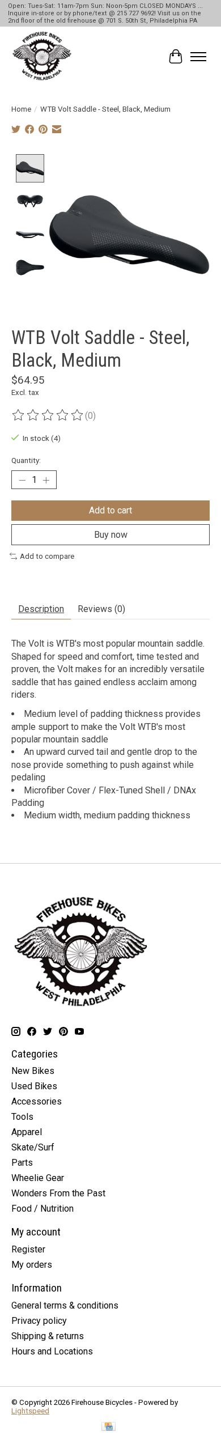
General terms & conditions (64, 1305)
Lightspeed (30, 1411)
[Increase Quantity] (46, 480)
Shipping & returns (47, 1336)
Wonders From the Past (58, 1193)
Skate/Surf (32, 1147)
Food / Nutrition (42, 1208)
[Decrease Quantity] (22, 480)
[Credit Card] (108, 1427)
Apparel (26, 1132)
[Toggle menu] (198, 56)
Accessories (36, 1101)
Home (21, 109)
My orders (31, 1264)
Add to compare (47, 556)
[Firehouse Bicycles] (42, 56)
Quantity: (26, 460)
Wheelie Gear (37, 1178)
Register (28, 1249)
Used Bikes (34, 1086)
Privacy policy (39, 1320)
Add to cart (110, 510)
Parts (22, 1162)
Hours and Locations (52, 1351)
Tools (22, 1116)
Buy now (111, 534)
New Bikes (32, 1070)
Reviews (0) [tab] (101, 609)
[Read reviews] (48, 415)
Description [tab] (41, 609)
